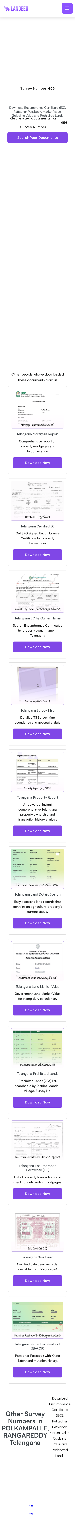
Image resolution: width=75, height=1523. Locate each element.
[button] (67, 8)
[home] (18, 8)
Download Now (37, 462)
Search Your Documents (37, 137)
